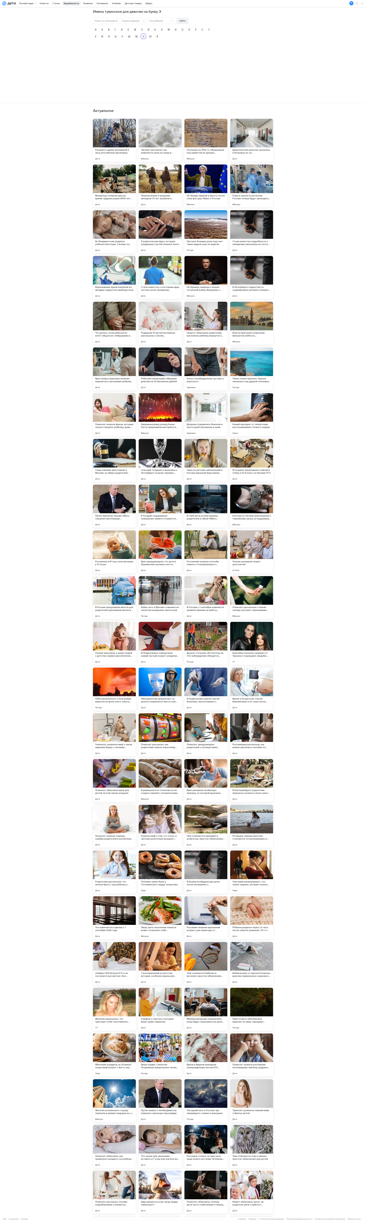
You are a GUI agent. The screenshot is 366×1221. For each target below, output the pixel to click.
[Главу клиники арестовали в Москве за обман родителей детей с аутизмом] (114, 460)
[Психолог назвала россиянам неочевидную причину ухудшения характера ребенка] (251, 1054)
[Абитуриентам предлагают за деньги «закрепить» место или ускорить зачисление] (160, 689)
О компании (13, 1219)
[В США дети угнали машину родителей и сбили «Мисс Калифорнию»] (205, 506)
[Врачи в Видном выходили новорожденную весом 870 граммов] (205, 1054)
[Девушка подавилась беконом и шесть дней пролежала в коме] (205, 414)
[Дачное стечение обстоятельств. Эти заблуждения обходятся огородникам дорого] (205, 643)
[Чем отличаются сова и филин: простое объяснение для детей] (251, 1146)
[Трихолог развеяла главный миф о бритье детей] (251, 1100)
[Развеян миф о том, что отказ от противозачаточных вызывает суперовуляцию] (160, 826)
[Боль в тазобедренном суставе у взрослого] (205, 368)
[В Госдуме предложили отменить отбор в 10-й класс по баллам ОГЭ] (251, 460)
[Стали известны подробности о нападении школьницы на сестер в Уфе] (251, 231)
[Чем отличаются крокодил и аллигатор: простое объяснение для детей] (205, 826)
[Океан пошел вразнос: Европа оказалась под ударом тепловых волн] (251, 368)
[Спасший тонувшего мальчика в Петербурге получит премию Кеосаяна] (160, 460)
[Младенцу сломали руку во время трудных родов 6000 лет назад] (114, 186)
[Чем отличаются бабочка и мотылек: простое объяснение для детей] (205, 963)
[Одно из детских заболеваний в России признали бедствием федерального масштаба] (205, 460)
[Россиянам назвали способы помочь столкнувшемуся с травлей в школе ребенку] (205, 551)
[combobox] (130, 20)
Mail (4, 1219)
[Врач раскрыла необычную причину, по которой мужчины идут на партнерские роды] (205, 780)
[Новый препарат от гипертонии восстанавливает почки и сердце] (251, 414)
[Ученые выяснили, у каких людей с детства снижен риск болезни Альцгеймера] (114, 643)
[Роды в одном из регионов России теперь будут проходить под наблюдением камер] (251, 186)
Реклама (24, 1219)
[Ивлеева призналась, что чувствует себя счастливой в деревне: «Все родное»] (114, 1009)
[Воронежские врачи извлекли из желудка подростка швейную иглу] (114, 277)
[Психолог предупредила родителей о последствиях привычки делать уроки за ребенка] (205, 734)
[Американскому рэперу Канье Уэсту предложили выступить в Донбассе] (160, 414)
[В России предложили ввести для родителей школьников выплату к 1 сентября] (114, 597)
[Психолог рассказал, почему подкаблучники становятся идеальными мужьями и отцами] (114, 1192)
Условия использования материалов (330, 1219)
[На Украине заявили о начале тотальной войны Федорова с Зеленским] (205, 277)
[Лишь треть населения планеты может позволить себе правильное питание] (160, 917)
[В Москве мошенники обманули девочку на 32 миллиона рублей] (160, 368)
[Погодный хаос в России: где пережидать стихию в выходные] (205, 1100)
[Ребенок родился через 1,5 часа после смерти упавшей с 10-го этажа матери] (251, 917)
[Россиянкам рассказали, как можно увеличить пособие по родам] (251, 734)
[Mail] (4, 3)
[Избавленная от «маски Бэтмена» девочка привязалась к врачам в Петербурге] (251, 963)
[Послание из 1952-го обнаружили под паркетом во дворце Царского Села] (205, 140)
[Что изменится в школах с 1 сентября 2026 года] (114, 917)
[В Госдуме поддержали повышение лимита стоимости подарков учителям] (160, 506)
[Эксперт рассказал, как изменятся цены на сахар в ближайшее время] (160, 140)
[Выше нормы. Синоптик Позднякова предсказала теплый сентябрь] (160, 1054)
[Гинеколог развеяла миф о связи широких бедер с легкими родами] (114, 734)
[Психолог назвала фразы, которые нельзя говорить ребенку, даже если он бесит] (114, 414)
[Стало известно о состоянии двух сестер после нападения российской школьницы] (160, 277)
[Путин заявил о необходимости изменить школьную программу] (160, 1100)
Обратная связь (354, 1219)
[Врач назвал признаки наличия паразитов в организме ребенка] (114, 368)
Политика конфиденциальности (299, 1219)
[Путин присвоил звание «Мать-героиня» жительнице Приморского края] (114, 506)
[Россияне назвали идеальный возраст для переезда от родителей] (205, 917)
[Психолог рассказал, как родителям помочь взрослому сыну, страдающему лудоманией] (160, 734)
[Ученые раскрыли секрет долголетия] (251, 551)
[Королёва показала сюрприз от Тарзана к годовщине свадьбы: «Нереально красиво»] (251, 643)
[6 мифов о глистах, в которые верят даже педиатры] (160, 1009)
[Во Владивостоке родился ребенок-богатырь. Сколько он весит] (114, 231)
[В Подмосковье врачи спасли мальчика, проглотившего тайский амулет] (205, 689)
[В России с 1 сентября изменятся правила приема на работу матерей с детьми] (205, 597)
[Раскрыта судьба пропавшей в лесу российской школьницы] (114, 140)
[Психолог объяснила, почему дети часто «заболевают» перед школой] (205, 1192)
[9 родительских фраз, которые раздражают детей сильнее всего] (160, 231)
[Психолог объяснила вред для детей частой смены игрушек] (114, 780)
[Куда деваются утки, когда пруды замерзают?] (160, 1192)
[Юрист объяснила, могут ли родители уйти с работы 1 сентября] (251, 1192)
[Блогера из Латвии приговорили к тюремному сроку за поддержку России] (251, 506)
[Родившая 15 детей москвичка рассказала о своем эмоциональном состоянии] (160, 323)
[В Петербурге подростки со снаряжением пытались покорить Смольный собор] (251, 277)
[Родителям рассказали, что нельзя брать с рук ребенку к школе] (114, 872)
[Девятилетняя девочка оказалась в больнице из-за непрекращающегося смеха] (251, 140)
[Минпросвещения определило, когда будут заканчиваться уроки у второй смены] (205, 1009)
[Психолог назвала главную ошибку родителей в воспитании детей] (114, 826)
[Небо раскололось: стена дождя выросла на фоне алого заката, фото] (114, 689)
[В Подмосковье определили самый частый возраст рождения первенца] (160, 643)
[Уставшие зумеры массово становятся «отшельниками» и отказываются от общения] (251, 826)
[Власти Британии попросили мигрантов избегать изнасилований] (251, 323)
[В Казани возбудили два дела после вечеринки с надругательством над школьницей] (205, 872)
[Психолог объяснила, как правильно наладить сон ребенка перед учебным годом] (114, 1146)
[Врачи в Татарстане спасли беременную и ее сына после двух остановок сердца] (251, 689)
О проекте (242, 1219)
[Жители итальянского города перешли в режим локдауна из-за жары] (114, 1100)
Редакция (252, 1219)
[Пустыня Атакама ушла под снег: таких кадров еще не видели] (205, 231)
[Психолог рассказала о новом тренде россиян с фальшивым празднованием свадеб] (251, 597)
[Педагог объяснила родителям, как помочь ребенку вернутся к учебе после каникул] (205, 323)
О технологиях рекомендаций (271, 1219)
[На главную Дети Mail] (11, 3)
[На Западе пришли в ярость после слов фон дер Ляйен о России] (205, 186)
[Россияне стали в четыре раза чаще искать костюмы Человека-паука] (205, 1146)
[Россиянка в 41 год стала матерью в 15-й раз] (114, 551)
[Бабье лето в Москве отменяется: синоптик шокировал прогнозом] (160, 597)
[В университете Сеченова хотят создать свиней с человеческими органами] (160, 780)
